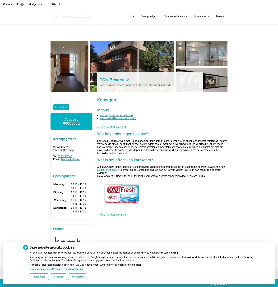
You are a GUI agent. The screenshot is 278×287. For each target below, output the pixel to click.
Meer (219, 16)
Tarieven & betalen (174, 16)
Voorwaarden (220, 284)
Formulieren (200, 16)
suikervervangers (107, 169)
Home (131, 16)
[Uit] (23, 4)
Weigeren (58, 276)
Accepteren (78, 276)
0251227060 (65, 156)
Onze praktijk (148, 16)
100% (52, 4)
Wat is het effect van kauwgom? (118, 118)
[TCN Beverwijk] (73, 16)
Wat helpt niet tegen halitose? (116, 115)
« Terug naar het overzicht (111, 127)
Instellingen (39, 276)
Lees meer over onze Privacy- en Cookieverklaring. (56, 269)
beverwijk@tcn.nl (70, 159)
